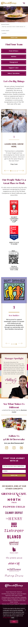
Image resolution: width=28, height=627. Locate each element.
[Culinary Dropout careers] (14, 513)
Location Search (5, 30)
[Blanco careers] (14, 537)
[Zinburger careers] (14, 531)
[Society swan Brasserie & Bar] (14, 550)
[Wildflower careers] (14, 570)
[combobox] (14, 27)
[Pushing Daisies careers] (14, 576)
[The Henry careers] (14, 519)
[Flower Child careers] (14, 507)
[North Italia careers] (14, 501)
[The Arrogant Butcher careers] (14, 543)
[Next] (16, 170)
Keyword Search (5, 24)
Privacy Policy (7, 617)
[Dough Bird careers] (14, 525)
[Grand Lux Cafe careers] (14, 495)
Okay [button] (14, 621)
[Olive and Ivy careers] (14, 564)
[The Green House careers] (14, 558)
